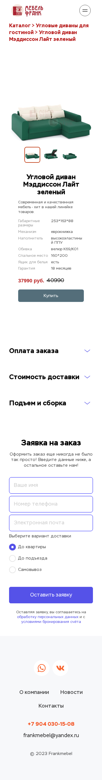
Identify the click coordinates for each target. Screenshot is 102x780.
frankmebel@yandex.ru (51, 735)
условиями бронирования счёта (51, 622)
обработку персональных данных (47, 617)
